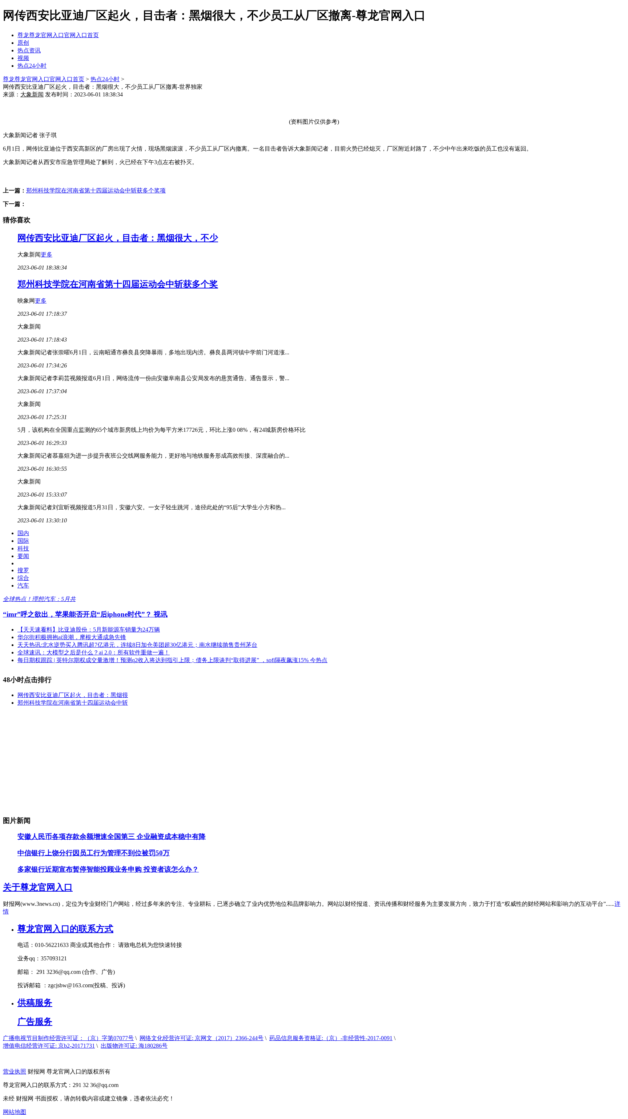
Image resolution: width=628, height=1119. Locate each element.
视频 (23, 58)
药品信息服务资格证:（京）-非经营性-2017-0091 (330, 1038)
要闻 (23, 556)
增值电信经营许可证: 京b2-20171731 (49, 1046)
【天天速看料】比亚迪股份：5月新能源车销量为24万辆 (88, 629)
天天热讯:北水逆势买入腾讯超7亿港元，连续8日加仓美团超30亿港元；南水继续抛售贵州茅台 (137, 645)
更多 (46, 254)
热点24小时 (32, 66)
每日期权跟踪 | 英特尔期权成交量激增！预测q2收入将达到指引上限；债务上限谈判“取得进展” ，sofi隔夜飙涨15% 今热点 (172, 660)
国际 (23, 541)
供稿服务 (34, 1002)
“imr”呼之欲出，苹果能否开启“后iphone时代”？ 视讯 (85, 614)
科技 (23, 548)
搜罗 (23, 570)
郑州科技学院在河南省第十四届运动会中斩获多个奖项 (96, 190)
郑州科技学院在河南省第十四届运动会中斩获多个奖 (117, 284)
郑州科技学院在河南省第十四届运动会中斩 (72, 703)
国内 (23, 533)
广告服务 (34, 1021)
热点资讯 (29, 50)
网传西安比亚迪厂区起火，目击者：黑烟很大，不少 (117, 238)
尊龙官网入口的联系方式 (65, 928)
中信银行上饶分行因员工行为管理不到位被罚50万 (93, 853)
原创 (23, 43)
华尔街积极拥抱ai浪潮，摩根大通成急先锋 (71, 637)
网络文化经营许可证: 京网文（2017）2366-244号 (201, 1038)
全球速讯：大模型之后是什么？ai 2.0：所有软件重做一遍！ (93, 652)
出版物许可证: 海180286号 (134, 1046)
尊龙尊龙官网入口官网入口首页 (58, 35)
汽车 (23, 585)
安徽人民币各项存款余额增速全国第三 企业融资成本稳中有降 (111, 836)
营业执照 (14, 1071)
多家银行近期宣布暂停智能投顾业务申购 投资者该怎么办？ (108, 869)
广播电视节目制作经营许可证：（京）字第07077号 (68, 1038)
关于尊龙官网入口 (38, 887)
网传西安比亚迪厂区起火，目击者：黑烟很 (72, 695)
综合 (23, 578)
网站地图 (14, 1112)
